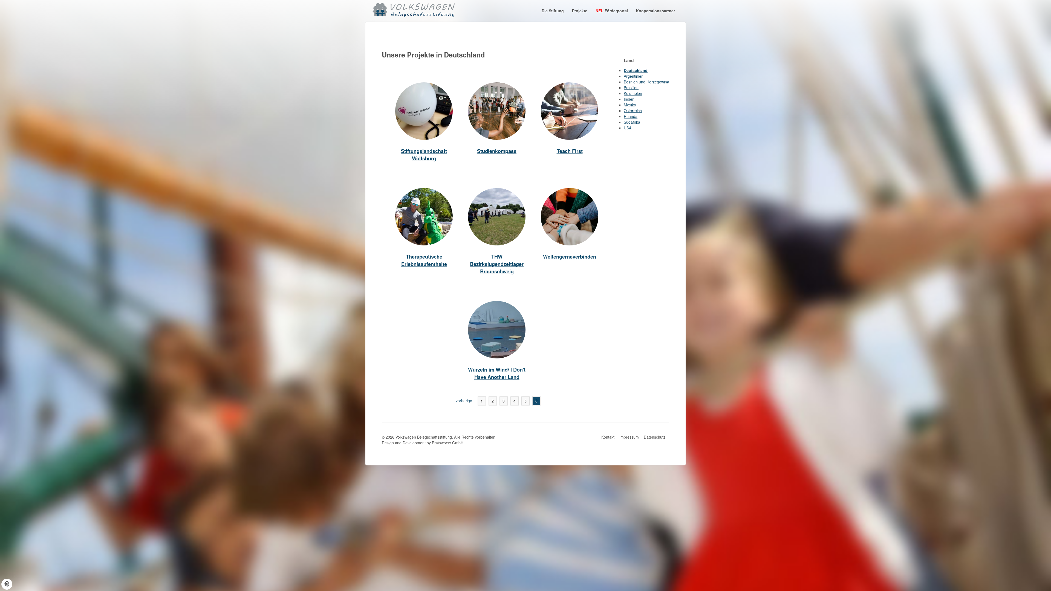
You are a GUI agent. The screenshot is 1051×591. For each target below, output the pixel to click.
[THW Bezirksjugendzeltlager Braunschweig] (497, 216)
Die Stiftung (553, 10)
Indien (629, 99)
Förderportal (612, 10)
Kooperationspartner (655, 10)
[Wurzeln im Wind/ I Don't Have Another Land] (497, 329)
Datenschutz (654, 437)
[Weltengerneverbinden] (569, 216)
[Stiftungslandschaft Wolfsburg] (424, 111)
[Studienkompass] (497, 111)
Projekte (579, 10)
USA (627, 128)
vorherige (464, 400)
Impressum (629, 437)
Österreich (633, 110)
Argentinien (633, 76)
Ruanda (630, 116)
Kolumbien (633, 93)
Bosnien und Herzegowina (646, 82)
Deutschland (636, 70)
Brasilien (631, 87)
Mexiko (630, 105)
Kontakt (607, 437)
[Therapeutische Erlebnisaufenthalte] (424, 216)
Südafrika (632, 122)
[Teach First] (569, 111)
